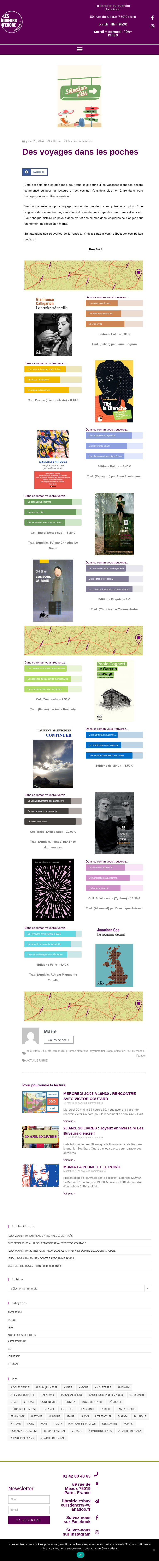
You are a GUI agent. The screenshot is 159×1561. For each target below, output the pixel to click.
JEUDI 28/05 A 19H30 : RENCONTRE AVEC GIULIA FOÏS (40, 1236)
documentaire (92, 1402)
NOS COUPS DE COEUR (22, 1335)
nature (16, 1423)
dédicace (115, 1402)
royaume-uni (97, 1050)
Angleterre (103, 1387)
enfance (49, 1409)
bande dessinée (71, 1394)
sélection (119, 1050)
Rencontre (109, 1423)
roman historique (78, 1050)
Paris (43, 1423)
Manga (123, 1416)
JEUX (10, 1327)
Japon (85, 1416)
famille (106, 1409)
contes (70, 1402)
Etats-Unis (39, 1050)
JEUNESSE (14, 1356)
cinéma (29, 1402)
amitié (68, 1387)
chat (14, 1402)
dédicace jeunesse (23, 1409)
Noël (30, 1423)
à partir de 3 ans (100, 1431)
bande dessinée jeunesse (106, 1394)
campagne (137, 1394)
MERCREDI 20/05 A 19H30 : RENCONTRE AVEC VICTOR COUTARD (47, 1243)
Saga (109, 1050)
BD (9, 1349)
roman (128, 1423)
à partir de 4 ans (130, 1431)
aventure (47, 1394)
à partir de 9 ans (22, 1438)
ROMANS (13, 1364)
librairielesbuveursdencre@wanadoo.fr (75, 1505)
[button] (79, 49)
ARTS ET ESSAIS (17, 1341)
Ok (80, 1554)
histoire (36, 1416)
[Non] (154, 1550)
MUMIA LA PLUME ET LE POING (91, 1167)
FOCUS (12, 1320)
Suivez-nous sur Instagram (76, 1532)
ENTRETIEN (15, 1312)
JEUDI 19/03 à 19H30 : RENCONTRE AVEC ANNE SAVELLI (41, 1258)
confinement (49, 1402)
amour (84, 1387)
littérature (103, 1416)
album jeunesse (47, 1387)
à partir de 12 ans (52, 1438)
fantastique (126, 1409)
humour (54, 1416)
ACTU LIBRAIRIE (37, 1060)
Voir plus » (69, 1121)
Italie (71, 1416)
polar (58, 1423)
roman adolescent (24, 1431)
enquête (67, 1409)
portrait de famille (82, 1423)
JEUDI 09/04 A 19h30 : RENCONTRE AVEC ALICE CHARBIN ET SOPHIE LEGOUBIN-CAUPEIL (62, 1250)
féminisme (18, 1416)
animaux (124, 1387)
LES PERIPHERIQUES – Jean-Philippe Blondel (34, 1266)
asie (29, 1050)
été (49, 1050)
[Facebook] (152, 17)
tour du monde (135, 1050)
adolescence (20, 1387)
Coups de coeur (58, 1040)
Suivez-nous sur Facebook (77, 1519)
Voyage (140, 1055)
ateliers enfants (22, 1394)
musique (140, 1416)
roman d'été (60, 1050)
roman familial (55, 1431)
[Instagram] (152, 26)
